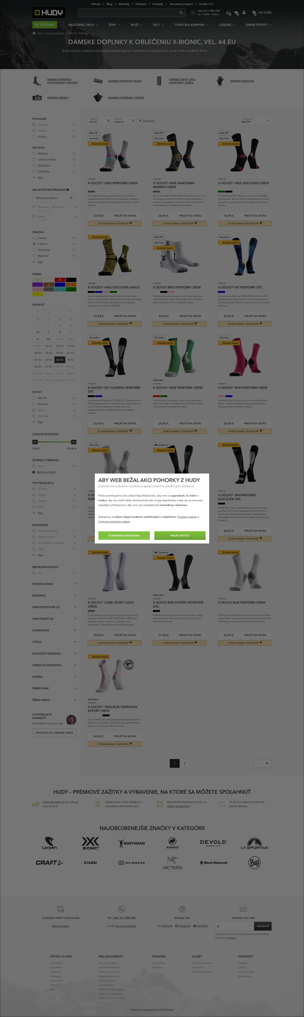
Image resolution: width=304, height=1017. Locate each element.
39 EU (48, 353)
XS (37, 332)
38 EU (38, 353)
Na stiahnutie (158, 963)
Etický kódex (56, 967)
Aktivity (95, 3)
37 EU (70, 346)
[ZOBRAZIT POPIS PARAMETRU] (67, 189)
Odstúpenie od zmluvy (109, 971)
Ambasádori (56, 976)
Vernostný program (181, 3)
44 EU (59, 360)
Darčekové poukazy (201, 971)
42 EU (38, 360)
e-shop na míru (150, 1009)
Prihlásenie (244, 12)
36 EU (59, 346)
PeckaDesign (167, 1009)
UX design (135, 1009)
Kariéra (53, 985)
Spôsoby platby (106, 985)
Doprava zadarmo (54, 802)
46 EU (38, 367)
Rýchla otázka (245, 976)
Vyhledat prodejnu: (47, 197)
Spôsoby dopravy (107, 980)
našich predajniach (178, 806)
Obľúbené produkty (236, 12)
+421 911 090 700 (124, 917)
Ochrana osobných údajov (114, 522)
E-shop (241, 967)
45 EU (70, 360)
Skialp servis (198, 967)
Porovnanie (228, 12)
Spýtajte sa (157, 967)
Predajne (140, 3)
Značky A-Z (206, 3)
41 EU (70, 353)
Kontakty (158, 3)
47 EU (48, 367)
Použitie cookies (187, 517)
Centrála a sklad (246, 971)
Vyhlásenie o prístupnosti (111, 993)
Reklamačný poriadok (109, 976)
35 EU (48, 346)
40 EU (59, 353)
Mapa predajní (60, 926)
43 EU (48, 360)
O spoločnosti (56, 963)
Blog (109, 3)
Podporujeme (56, 980)
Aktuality (123, 3)
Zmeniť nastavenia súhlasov (112, 998)
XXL (48, 339)
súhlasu (232, 937)
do (73, 442)
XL (37, 339)
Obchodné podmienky (109, 967)
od (35, 442)
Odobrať (108, 120)
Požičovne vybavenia (202, 963)
